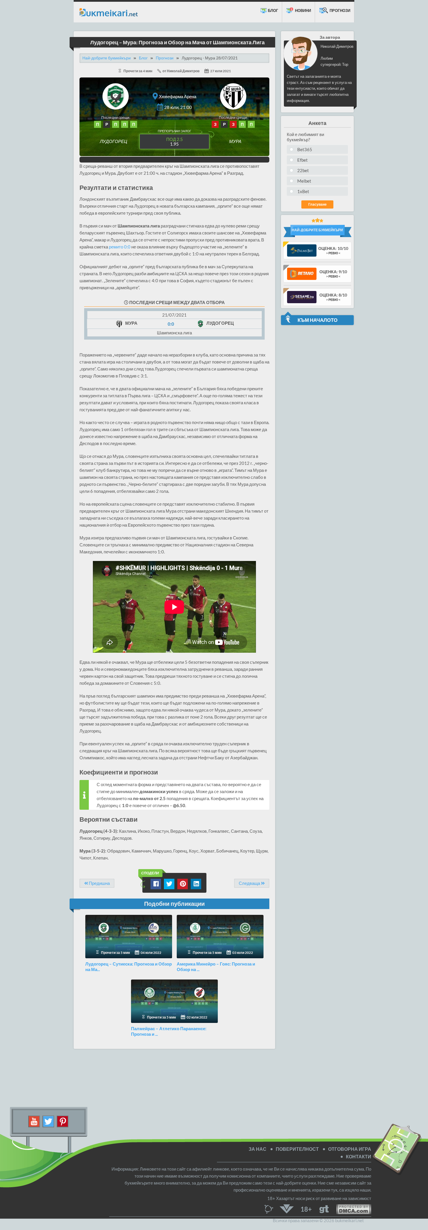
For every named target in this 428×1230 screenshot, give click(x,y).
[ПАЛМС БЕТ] (301, 250)
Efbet (302, 160)
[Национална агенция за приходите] (287, 1208)
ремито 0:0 (119, 246)
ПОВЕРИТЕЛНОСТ (297, 1149)
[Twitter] (48, 1120)
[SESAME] (301, 296)
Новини (302, 10)
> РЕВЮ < (333, 253)
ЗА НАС (257, 1149)
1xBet (303, 191)
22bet (303, 170)
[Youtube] (34, 1120)
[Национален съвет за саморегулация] (270, 1208)
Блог (272, 10)
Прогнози (339, 10)
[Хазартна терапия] (324, 1208)
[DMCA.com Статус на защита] (350, 1208)
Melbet (304, 180)
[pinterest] (62, 1120)
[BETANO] (301, 273)
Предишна (99, 883)
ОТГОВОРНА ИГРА (349, 1149)
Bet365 (304, 149)
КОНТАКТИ (358, 1156)
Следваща (250, 883)
